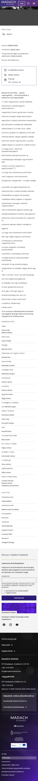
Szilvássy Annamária (10, 485)
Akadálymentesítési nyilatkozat (13, 772)
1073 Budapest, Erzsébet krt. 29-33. (15, 664)
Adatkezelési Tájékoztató (10, 765)
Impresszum (6, 762)
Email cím (6, 576)
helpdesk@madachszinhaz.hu (15, 701)
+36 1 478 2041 (7, 685)
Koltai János (7, 382)
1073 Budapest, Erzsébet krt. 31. (14, 682)
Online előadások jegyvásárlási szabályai (16, 768)
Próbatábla (6, 758)
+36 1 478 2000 (7, 668)
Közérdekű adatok (8, 775)
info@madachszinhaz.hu (11, 671)
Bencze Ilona (7, 349)
